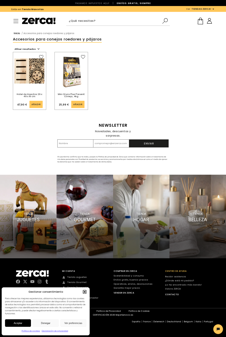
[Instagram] (39, 281)
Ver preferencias (73, 323)
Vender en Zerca (124, 292)
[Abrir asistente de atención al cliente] (218, 329)
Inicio (17, 33)
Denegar (45, 323)
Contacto (172, 294)
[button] (84, 292)
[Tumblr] (47, 281)
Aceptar (18, 323)
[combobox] (114, 21)
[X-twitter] (25, 281)
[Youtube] (32, 281)
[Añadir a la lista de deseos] (41, 57)
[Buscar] (166, 21)
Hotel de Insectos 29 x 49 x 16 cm (29, 95)
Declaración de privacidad (55, 330)
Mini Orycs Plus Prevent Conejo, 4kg (71, 95)
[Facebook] (18, 281)
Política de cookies (31, 330)
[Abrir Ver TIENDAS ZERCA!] (213, 9)
